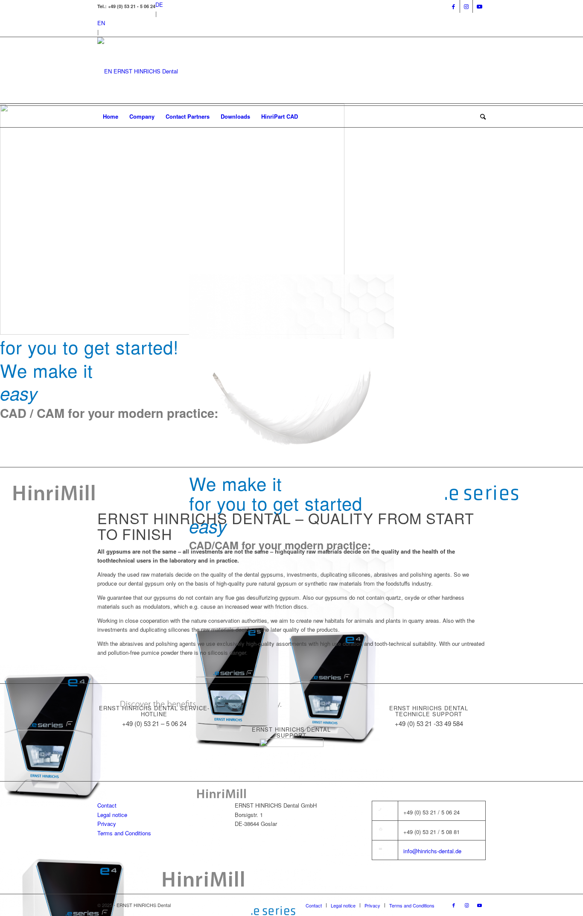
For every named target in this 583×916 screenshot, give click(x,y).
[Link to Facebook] (453, 6)
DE (159, 4)
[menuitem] (110, 116)
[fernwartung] (291, 747)
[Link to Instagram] (466, 6)
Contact (107, 805)
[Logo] (137, 71)
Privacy (106, 824)
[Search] (480, 116)
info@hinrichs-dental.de (432, 851)
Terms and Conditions (124, 833)
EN (101, 23)
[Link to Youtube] (479, 6)
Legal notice (112, 815)
